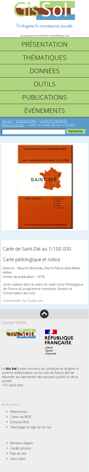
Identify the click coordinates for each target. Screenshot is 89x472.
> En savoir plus (12, 385)
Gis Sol (7, 121)
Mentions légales (21, 443)
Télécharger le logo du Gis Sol (30, 427)
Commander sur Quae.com (23, 300)
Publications (26, 121)
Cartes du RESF (20, 417)
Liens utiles (17, 459)
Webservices (18, 411)
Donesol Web (19, 422)
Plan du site (18, 453)
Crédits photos (20, 448)
